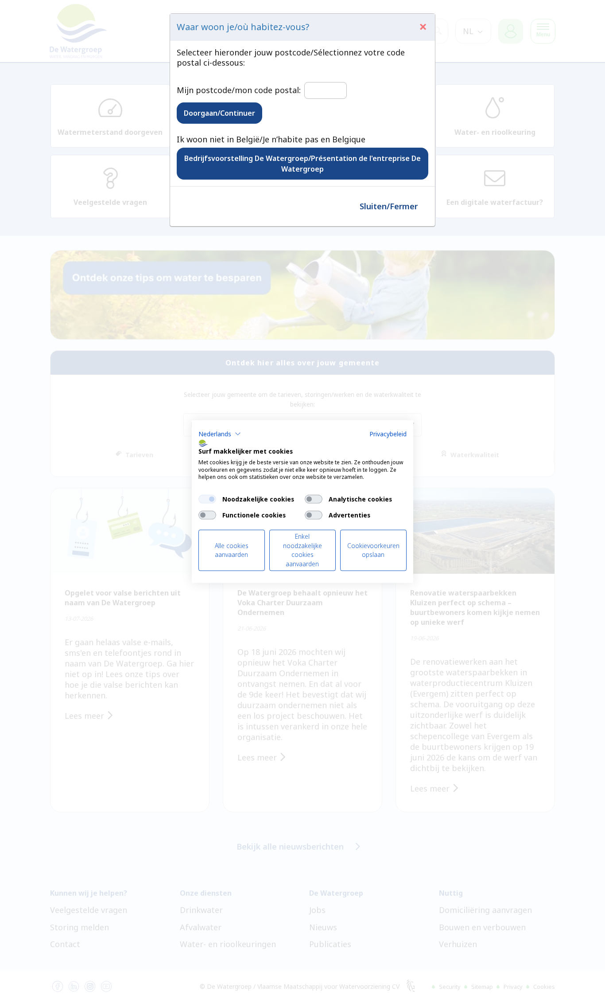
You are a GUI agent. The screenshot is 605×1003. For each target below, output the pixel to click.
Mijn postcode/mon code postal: (239, 90)
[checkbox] (207, 499)
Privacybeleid (388, 434)
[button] (219, 434)
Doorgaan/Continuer (219, 113)
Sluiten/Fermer (389, 206)
